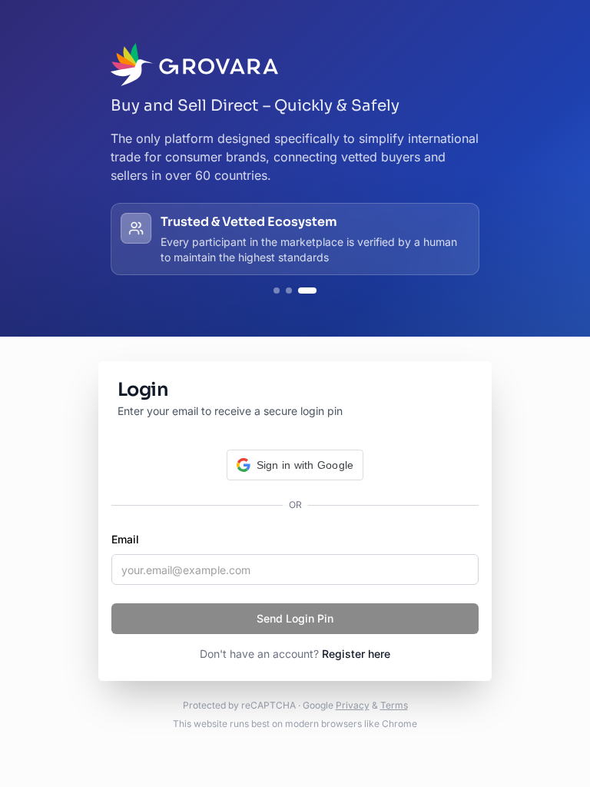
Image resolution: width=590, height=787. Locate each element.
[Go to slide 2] (289, 290)
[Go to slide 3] (307, 290)
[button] (295, 465)
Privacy (353, 705)
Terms (394, 705)
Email (125, 539)
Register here (356, 653)
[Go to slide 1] (276, 290)
